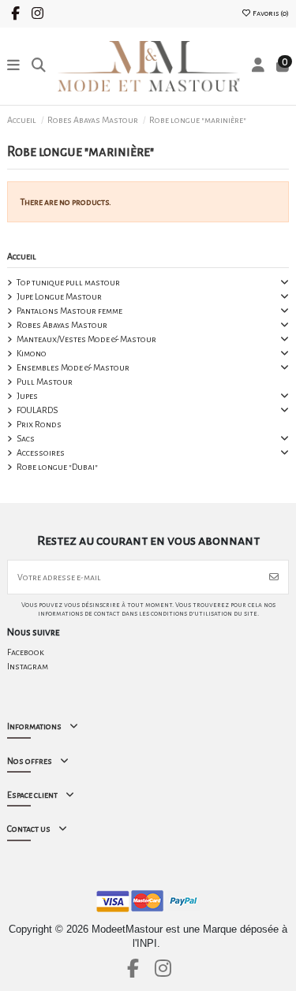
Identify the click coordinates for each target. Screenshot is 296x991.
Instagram (27, 666)
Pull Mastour (45, 381)
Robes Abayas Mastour (62, 325)
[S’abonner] (274, 577)
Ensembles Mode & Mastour (73, 367)
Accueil (21, 256)
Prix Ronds (39, 424)
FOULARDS (37, 410)
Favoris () (270, 13)
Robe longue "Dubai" (57, 466)
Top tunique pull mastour (68, 282)
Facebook (25, 652)
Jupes (27, 395)
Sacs (26, 438)
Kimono (32, 353)
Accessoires (41, 452)
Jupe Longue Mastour (59, 296)
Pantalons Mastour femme (69, 310)
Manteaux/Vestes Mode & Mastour (86, 339)
